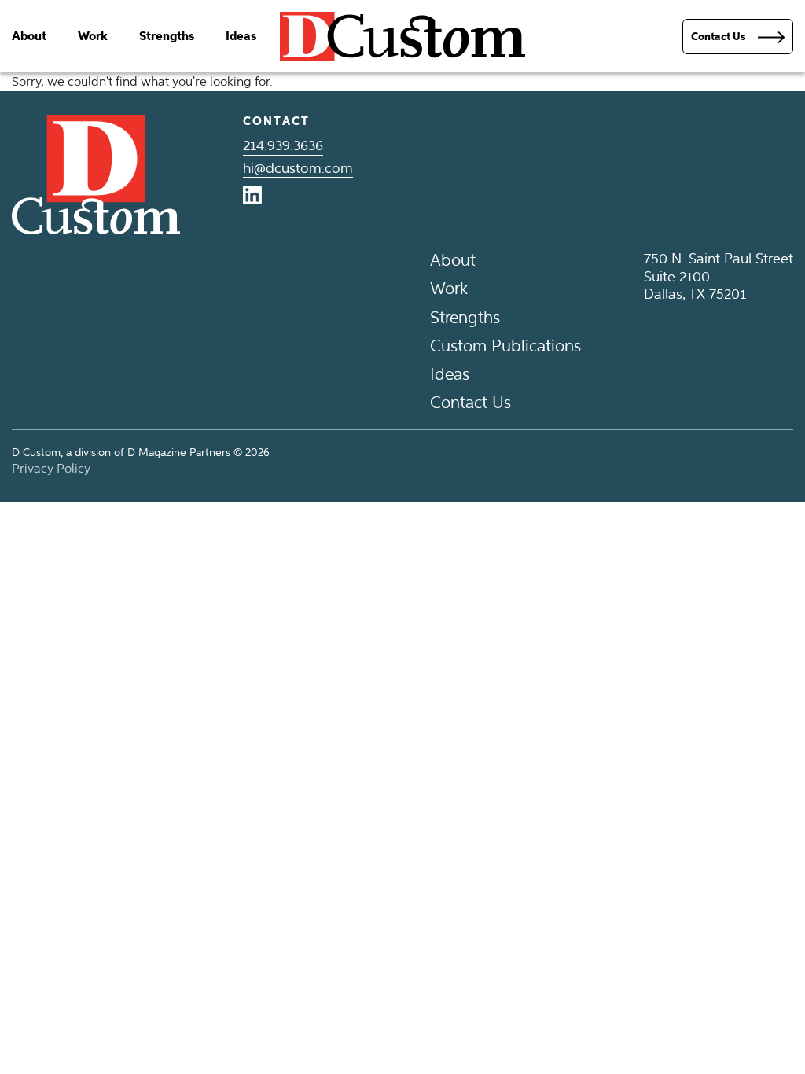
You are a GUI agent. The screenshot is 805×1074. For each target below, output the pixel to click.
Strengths (166, 36)
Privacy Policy (51, 468)
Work (93, 36)
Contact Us (470, 402)
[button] (737, 36)
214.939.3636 (283, 145)
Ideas (241, 36)
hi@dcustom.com (298, 168)
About (29, 36)
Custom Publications (505, 345)
